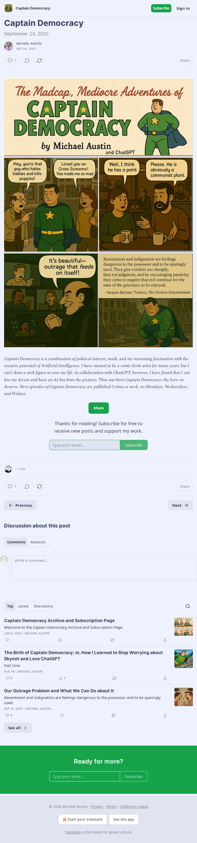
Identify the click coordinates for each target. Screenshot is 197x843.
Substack (73, 832)
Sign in (183, 8)
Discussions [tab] (43, 606)
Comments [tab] (16, 542)
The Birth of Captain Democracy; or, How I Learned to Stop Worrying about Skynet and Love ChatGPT (83, 655)
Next (177, 505)
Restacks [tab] (38, 542)
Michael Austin (28, 43)
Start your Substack (85, 819)
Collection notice (134, 806)
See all (14, 727)
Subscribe (161, 8)
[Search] (188, 606)
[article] (98, 630)
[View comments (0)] (27, 60)
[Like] (7, 640)
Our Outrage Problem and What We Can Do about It (59, 690)
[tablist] (26, 542)
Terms (111, 806)
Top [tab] (10, 606)
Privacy (97, 806)
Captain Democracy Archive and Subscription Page (59, 620)
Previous (23, 505)
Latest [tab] (23, 606)
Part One (12, 665)
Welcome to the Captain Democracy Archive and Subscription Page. (63, 627)
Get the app (123, 819)
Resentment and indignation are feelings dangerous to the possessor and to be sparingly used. (82, 700)
